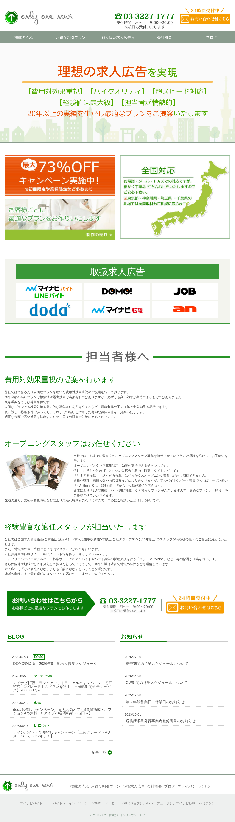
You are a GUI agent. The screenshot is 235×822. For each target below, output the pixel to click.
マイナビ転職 (185, 803)
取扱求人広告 (134, 786)
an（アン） (207, 803)
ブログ (211, 37)
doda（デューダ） (159, 803)
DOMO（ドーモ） (104, 803)
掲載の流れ (23, 37)
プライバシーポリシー (195, 786)
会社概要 (164, 37)
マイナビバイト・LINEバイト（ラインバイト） (54, 803)
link (61, 658)
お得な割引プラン (70, 37)
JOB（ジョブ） (132, 803)
